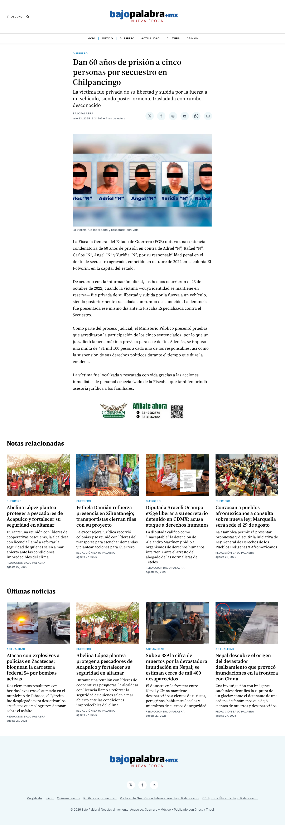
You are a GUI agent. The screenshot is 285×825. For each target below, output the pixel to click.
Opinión (192, 38)
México (107, 38)
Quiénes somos (68, 798)
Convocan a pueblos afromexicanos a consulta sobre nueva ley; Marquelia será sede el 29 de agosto (246, 516)
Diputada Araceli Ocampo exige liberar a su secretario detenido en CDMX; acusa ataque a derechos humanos (177, 516)
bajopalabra (83, 113)
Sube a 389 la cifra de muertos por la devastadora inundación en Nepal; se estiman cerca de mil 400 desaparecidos (176, 667)
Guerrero (127, 38)
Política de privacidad (99, 798)
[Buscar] (27, 16)
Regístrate (34, 798)
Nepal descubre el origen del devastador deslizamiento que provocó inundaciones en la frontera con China (247, 667)
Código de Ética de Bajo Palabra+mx (230, 798)
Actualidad (150, 38)
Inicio (91, 38)
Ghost (199, 809)
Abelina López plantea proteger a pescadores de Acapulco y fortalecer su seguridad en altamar (35, 516)
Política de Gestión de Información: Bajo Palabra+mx (159, 798)
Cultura (173, 38)
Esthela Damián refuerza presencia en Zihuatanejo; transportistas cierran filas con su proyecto (106, 516)
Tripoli (210, 809)
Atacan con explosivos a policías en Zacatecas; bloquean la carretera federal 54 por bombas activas (33, 667)
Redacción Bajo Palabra (26, 562)
